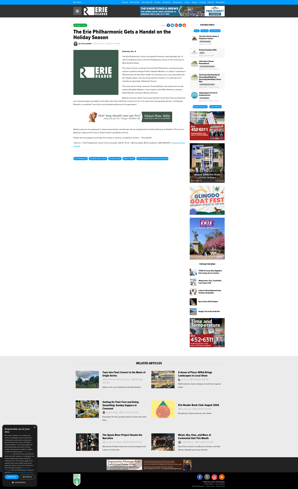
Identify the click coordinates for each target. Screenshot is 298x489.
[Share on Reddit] (184, 25)
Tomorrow (204, 31)
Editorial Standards (198, 486)
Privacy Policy (220, 486)
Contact (202, 2)
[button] (20, 482)
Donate (125, 2)
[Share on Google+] (176, 25)
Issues (187, 2)
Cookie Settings (18, 472)
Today (197, 31)
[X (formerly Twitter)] (207, 477)
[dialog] (19, 456)
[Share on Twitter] (172, 25)
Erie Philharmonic (80, 158)
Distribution (177, 2)
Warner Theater (129, 158)
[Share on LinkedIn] (180, 25)
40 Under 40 (147, 2)
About (194, 2)
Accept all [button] (11, 477)
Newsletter (220, 2)
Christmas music (114, 158)
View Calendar (215, 107)
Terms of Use (210, 486)
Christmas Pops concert (98, 158)
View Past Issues (196, 180)
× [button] (35, 427)
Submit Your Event (200, 107)
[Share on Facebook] (168, 25)
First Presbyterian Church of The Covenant (152, 158)
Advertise (167, 2)
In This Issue (220, 180)
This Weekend (215, 31)
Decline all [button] (27, 477)
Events (210, 2)
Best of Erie (135, 2)
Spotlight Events (80, 25)
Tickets (157, 2)
